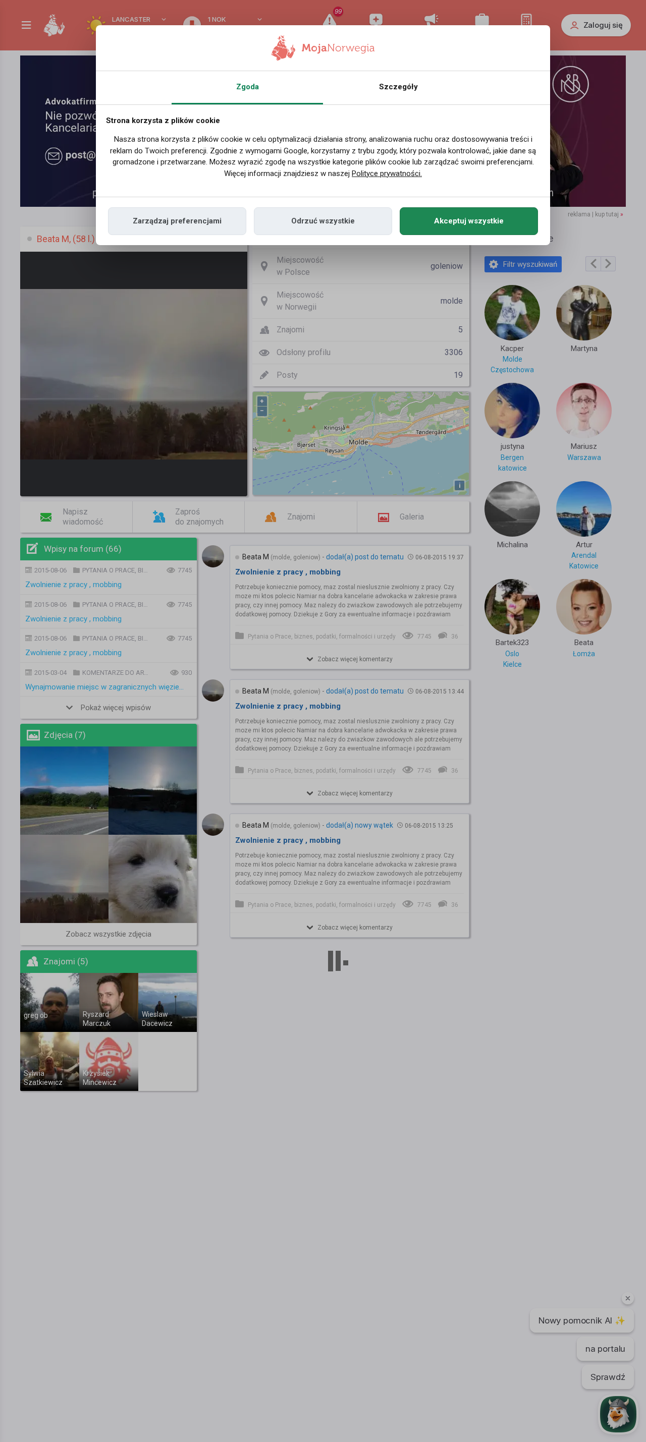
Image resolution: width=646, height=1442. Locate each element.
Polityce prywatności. (387, 173)
